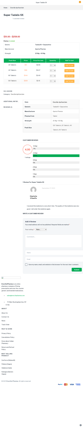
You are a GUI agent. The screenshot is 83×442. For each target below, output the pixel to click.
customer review (18, 18)
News (3, 321)
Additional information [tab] (14, 101)
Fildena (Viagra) (7, 364)
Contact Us (5, 317)
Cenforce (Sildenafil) (8, 360)
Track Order (5, 324)
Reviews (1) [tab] (8, 107)
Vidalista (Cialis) (7, 368)
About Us (5, 313)
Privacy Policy (6, 333)
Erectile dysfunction (17, 8)
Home (5, 8)
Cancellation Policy (8, 337)
